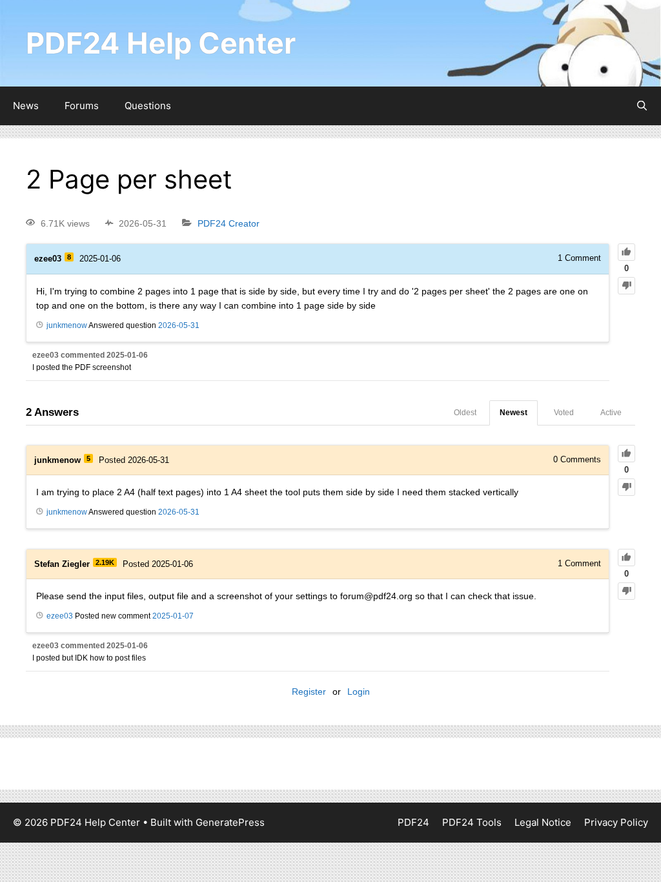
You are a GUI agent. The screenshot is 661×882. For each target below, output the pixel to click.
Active (611, 412)
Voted (564, 412)
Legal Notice (542, 822)
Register (309, 691)
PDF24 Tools (472, 822)
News (26, 105)
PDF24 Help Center (161, 43)
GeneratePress (230, 822)
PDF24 (413, 822)
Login (358, 691)
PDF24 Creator (228, 223)
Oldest (465, 412)
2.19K (105, 562)
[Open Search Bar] (642, 106)
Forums (82, 105)
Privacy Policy (616, 822)
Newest (513, 412)
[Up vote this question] (626, 252)
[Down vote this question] (626, 285)
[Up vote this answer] (626, 453)
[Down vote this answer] (626, 487)
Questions (148, 105)
